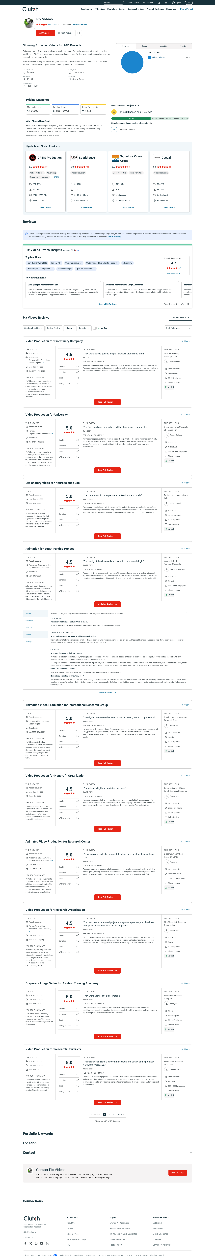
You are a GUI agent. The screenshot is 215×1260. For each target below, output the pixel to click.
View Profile (45, 207)
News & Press (73, 1234)
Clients (183, 46)
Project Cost (52, 328)
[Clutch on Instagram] (36, 1243)
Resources (171, 9)
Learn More (113, 237)
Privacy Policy (29, 1255)
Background (30, 613)
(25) (179, 268)
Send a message (177, 1173)
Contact (45, 33)
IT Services (100, 9)
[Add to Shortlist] (79, 33)
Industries (163, 46)
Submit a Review (178, 317)
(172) (87, 167)
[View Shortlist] (159, 3)
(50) (128, 167)
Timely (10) (56, 263)
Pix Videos (44, 19)
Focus (144, 46)
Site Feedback (30, 1232)
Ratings (28, 642)
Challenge (29, 620)
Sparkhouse (87, 157)
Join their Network (79, 25)
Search (107, 3)
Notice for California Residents (71, 1255)
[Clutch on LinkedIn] (47, 1243)
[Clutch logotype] (30, 9)
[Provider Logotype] (29, 23)
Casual (166, 157)
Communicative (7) (73, 263)
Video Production (158, 57)
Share (186, 341)
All (114, 129)
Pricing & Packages (155, 9)
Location (83, 328)
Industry (68, 328)
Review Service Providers (121, 1228)
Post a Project (186, 9)
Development (86, 9)
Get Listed (157, 1223)
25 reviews (52, 24)
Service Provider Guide (162, 1245)
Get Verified (158, 1228)
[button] (33, 328)
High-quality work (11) (37, 263)
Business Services (136, 9)
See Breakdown (172, 273)
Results (28, 635)
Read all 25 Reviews (107, 304)
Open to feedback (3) (85, 269)
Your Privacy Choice (44, 1255)
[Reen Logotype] (32, 157)
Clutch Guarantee (160, 1234)
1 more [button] (56, 177)
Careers (70, 1228)
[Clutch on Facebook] (25, 1243)
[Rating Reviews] (41, 24)
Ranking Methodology (76, 1239)
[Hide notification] (189, 233)
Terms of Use (90, 1255)
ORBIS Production (49, 157)
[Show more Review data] (107, 402)
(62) (170, 167)
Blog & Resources (117, 1239)
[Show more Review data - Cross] (186, 612)
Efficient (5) (127, 263)
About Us (71, 1223)
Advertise (157, 1239)
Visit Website (66, 33)
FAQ (68, 1245)
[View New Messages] (166, 2)
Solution (29, 627)
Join (188, 3)
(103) (46, 167)
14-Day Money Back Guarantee (123, 1234)
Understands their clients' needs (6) (102, 263)
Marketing (112, 9)
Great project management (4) (40, 269)
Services (125, 46)
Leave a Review (133, 3)
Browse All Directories (119, 1223)
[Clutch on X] (30, 1243)
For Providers (148, 3)
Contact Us (28, 1237)
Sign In (178, 3)
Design (122, 9)
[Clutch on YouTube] (41, 1243)
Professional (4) (65, 269)
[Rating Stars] (38, 167)
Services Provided (32, 328)
